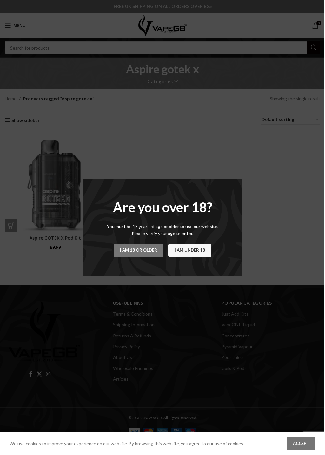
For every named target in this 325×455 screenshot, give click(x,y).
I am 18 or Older (138, 250)
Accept (301, 443)
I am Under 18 (190, 250)
